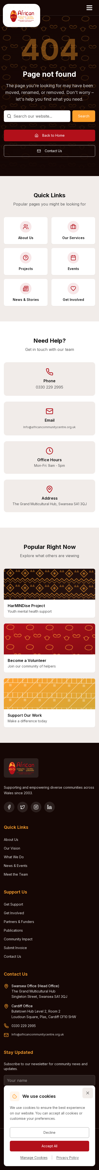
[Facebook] (9, 807)
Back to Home (53, 135)
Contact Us (53, 151)
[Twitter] (22, 807)
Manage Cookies (34, 1158)
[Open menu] (89, 8)
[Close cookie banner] (87, 1093)
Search (83, 116)
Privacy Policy (67, 1158)
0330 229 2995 (49, 387)
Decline (49, 1132)
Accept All (49, 1146)
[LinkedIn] (49, 807)
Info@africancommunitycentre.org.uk (49, 427)
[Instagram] (36, 807)
